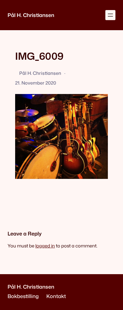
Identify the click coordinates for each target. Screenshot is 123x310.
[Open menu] (110, 15)
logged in (45, 245)
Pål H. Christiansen (31, 15)
